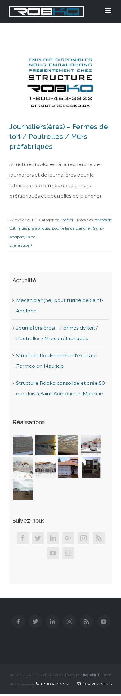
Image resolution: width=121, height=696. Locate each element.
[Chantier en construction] (23, 445)
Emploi (66, 220)
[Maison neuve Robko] (91, 467)
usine (30, 237)
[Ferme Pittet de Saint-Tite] (23, 489)
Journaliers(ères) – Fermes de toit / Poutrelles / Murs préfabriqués (58, 136)
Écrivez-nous (96, 683)
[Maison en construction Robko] (68, 467)
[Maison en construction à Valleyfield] (91, 445)
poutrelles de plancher (71, 228)
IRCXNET (91, 674)
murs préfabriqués (33, 228)
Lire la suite (19, 245)
